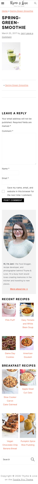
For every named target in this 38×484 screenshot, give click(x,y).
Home (5, 11)
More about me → (19, 289)
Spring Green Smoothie (21, 11)
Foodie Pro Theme (23, 479)
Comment (7, 131)
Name (5, 168)
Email (5, 178)
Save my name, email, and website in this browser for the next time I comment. (20, 191)
